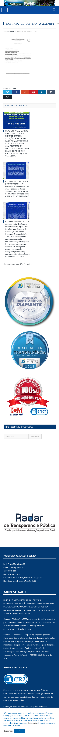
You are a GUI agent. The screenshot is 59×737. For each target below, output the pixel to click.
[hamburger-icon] (4, 10)
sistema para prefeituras (37, 690)
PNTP (15, 706)
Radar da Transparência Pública (34, 706)
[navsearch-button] (54, 10)
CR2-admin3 (11, 31)
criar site (20, 690)
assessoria (22, 693)
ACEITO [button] (19, 730)
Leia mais (32, 723)
